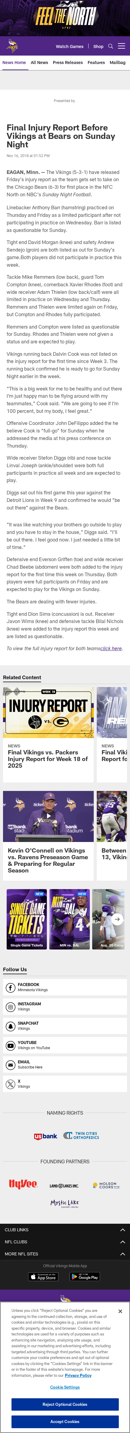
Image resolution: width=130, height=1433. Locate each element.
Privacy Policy (78, 1375)
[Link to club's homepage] (12, 43)
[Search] (110, 46)
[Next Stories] (117, 919)
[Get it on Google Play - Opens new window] (85, 1279)
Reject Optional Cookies (65, 1404)
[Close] (120, 1311)
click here (111, 649)
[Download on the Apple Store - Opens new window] (43, 1277)
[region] (65, 1367)
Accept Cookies (65, 1421)
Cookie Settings (65, 1387)
